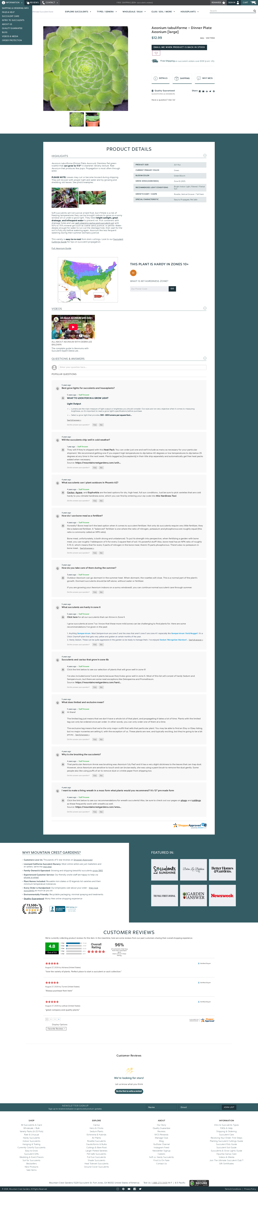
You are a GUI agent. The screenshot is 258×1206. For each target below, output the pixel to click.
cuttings (196, 801)
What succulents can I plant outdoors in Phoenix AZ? (90, 483)
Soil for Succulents (31, 1160)
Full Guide (61, 248)
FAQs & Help (8, 12)
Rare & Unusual (31, 1134)
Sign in (232, 2)
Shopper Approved (83, 860)
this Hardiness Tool (166, 496)
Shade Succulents (96, 1160)
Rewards (217, 2)
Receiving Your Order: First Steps (226, 1138)
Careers (161, 1154)
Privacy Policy (250, 1189)
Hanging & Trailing (31, 1144)
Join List (229, 1107)
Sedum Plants (96, 1131)
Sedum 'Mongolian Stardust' (173, 640)
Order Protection (12, 40)
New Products (31, 1167)
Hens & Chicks (96, 1128)
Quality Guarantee (12, 28)
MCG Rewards (161, 1134)
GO (172, 289)
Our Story (161, 1125)
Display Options (59, 1024)
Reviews (34, 2)
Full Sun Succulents (96, 1157)
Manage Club (161, 1138)
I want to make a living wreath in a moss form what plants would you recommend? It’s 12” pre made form (118, 791)
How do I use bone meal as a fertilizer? (82, 516)
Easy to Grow (31, 1151)
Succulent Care (10, 16)
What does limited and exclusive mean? (83, 702)
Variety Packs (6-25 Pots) (31, 1131)
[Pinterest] (214, 91)
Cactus (70, 493)
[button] (94, 424)
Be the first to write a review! (129, 1091)
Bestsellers (31, 1163)
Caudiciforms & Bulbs (96, 1144)
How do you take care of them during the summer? (89, 568)
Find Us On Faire (161, 1160)
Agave (79, 493)
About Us (7, 24)
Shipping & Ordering (226, 1131)
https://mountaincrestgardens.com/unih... (98, 463)
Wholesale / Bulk (31, 1128)
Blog (4, 32)
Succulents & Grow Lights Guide (226, 1151)
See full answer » (74, 420)
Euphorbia (94, 493)
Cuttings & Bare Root (96, 1147)
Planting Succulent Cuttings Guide (226, 1141)
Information (12, 2)
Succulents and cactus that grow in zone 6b (85, 660)
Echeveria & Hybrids (96, 1134)
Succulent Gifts (31, 1154)
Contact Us (161, 1163)
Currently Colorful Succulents (31, 1147)
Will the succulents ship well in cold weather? (86, 440)
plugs (184, 801)
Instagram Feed (161, 1147)
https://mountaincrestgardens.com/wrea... (98, 807)
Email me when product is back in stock (179, 47)
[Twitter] (210, 91)
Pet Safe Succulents (96, 1154)
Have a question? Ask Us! (163, 100)
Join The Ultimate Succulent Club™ (226, 1160)
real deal (47, 867)
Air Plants (96, 1138)
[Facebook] (200, 91)
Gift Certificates (226, 1163)
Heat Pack (109, 450)
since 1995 (98, 870)
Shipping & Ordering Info (15, 8)
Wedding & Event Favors (31, 1157)
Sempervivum (83, 633)
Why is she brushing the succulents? (81, 755)
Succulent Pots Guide (226, 1144)
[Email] (203, 91)
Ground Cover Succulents (96, 1167)
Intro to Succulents (13, 20)
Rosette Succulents (96, 1141)
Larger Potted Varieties (97, 1151)
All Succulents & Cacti (31, 1125)
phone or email (31, 877)
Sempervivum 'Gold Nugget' (184, 633)
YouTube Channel (161, 1144)
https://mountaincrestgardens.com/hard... (98, 683)
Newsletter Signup (162, 1151)
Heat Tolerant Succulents (97, 1163)
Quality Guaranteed (34, 899)
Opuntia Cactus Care (226, 1154)
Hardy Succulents (31, 1138)
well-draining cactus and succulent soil (94, 223)
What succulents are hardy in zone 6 (81, 607)
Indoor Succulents (31, 1141)
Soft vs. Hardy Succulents (161, 1157)
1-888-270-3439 (159, 1183)
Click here (72, 617)
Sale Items (31, 1170)
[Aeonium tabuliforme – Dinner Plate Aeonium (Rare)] (85, 68)
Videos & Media (10, 36)
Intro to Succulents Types (226, 1125)
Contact (50, 2)
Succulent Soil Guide (226, 1147)
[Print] (207, 91)
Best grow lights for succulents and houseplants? (88, 388)
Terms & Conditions (233, 1189)
